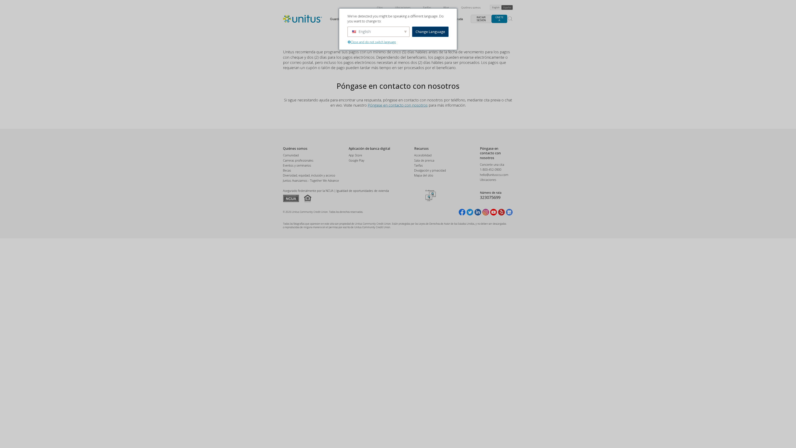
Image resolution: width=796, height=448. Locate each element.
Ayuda (458, 19)
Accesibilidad (423, 155)
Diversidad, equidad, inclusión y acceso (309, 175)
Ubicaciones (402, 7)
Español (507, 7)
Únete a (499, 19)
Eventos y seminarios (297, 165)
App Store (355, 155)
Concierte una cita (492, 165)
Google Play (356, 160)
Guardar (335, 19)
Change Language (430, 31)
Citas (380, 7)
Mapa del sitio (423, 175)
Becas (287, 170)
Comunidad (291, 155)
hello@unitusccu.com (494, 175)
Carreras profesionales (298, 160)
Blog (446, 7)
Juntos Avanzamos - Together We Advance (311, 181)
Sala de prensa (424, 160)
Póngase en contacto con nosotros (398, 105)
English (496, 7)
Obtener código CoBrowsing (430, 195)
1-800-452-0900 (490, 170)
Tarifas (427, 7)
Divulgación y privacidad (430, 170)
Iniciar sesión (481, 19)
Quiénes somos (471, 7)
